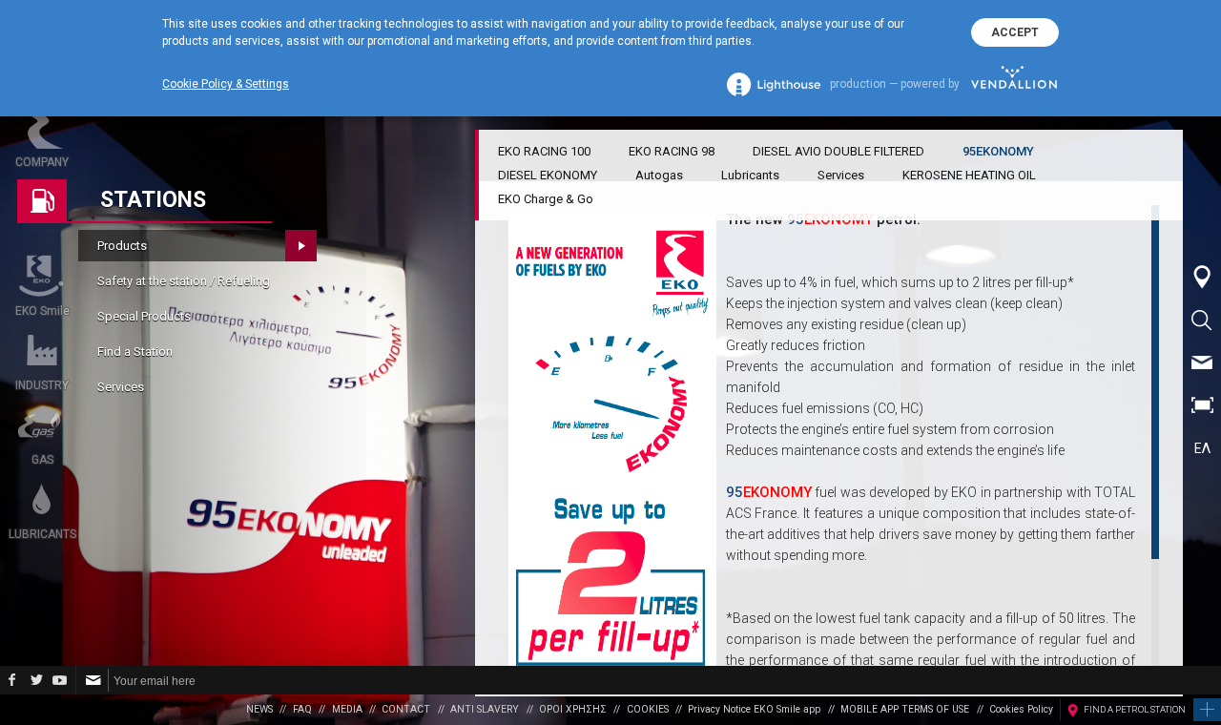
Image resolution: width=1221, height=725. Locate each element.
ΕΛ (1202, 448)
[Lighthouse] (773, 84)
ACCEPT (1015, 32)
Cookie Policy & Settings (225, 84)
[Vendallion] (1014, 84)
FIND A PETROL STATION (1135, 709)
